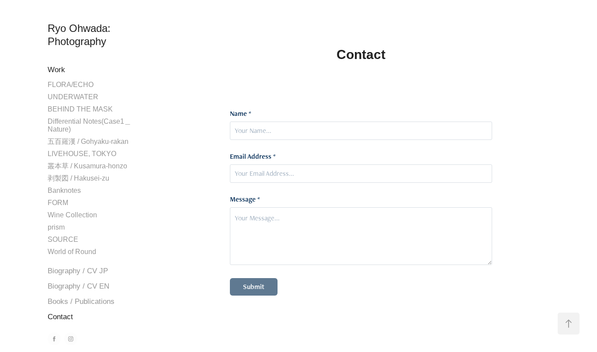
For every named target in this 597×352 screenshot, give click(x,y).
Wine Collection (72, 215)
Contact (60, 317)
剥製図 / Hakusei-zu (78, 178)
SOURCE (63, 239)
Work (56, 70)
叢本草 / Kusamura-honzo (87, 166)
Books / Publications (81, 301)
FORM (58, 202)
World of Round (72, 251)
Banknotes (64, 190)
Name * (240, 113)
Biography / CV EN (78, 286)
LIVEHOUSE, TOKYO (82, 153)
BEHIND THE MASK (80, 109)
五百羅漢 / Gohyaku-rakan (88, 141)
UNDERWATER (73, 97)
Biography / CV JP (78, 271)
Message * (245, 199)
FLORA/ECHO (71, 84)
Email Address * (253, 156)
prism (56, 227)
